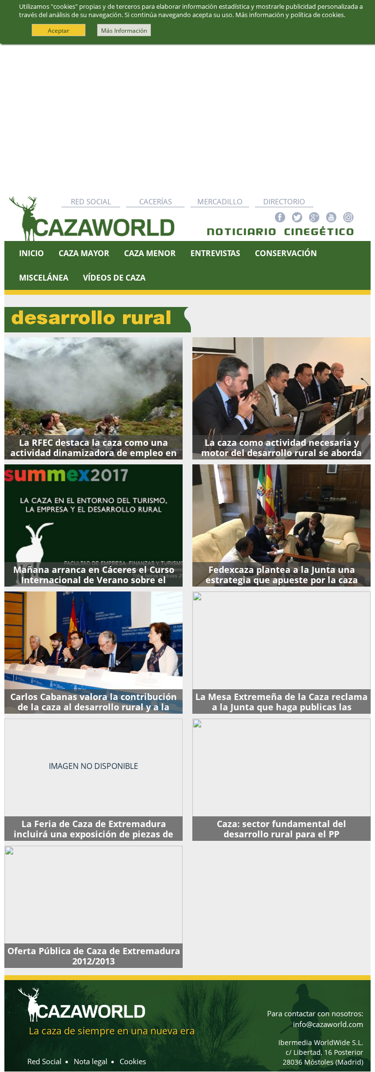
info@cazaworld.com (328, 1024)
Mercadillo (220, 201)
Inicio (31, 253)
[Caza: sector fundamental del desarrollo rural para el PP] (281, 780)
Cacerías (155, 201)
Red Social (91, 201)
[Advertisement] (187, 117)
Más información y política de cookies (289, 14)
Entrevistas (215, 253)
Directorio (284, 201)
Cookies (133, 1061)
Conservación (286, 253)
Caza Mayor (84, 253)
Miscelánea (43, 277)
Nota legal (90, 1061)
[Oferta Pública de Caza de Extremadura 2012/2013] (93, 907)
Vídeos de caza (114, 277)
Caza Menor (150, 253)
